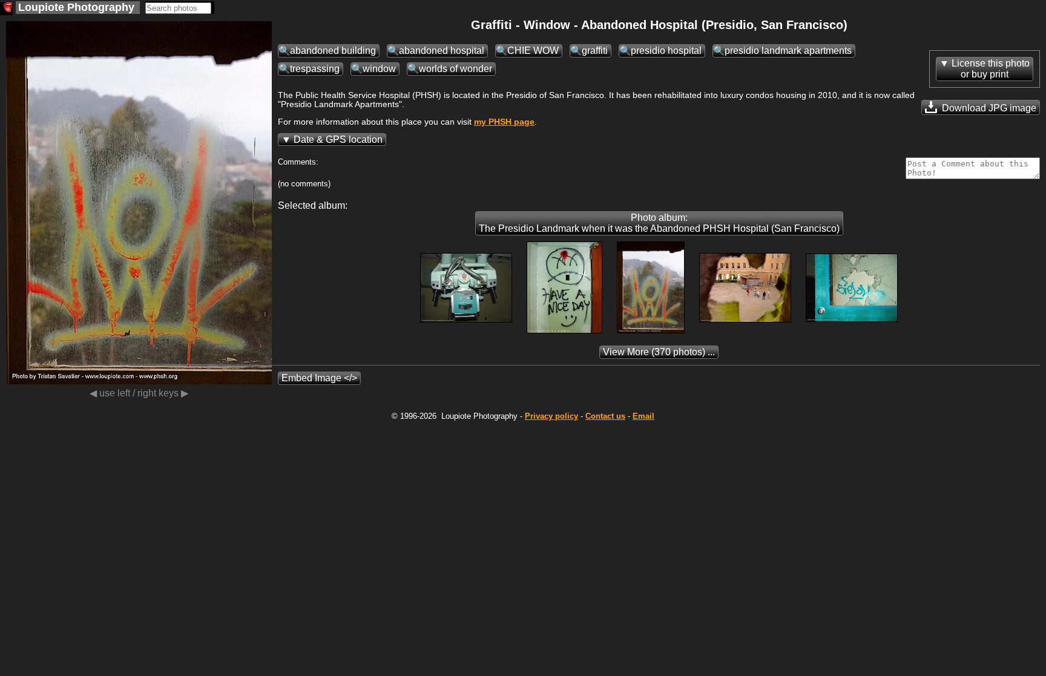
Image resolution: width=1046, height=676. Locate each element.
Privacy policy (551, 416)
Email (643, 416)
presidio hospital (666, 50)
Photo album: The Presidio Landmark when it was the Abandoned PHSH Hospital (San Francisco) (659, 223)
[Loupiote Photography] (6, 8)
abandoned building (333, 50)
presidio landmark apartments (788, 50)
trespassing (315, 69)
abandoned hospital (441, 50)
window (379, 69)
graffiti (595, 50)
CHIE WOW (533, 50)
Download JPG (987, 108)
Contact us (605, 416)
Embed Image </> (319, 378)
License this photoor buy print (991, 68)
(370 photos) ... (659, 352)
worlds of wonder (455, 69)
